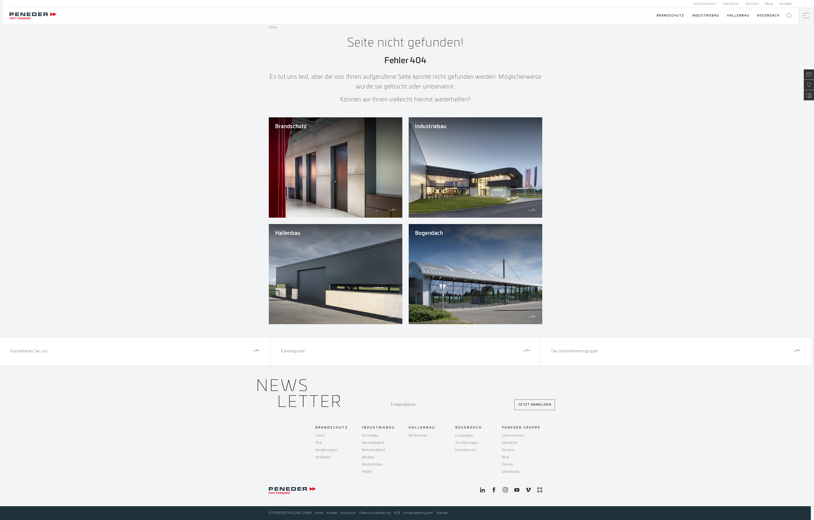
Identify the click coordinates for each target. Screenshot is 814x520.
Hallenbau (738, 15)
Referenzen (418, 435)
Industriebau (705, 15)
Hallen (367, 471)
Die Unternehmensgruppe (574, 351)
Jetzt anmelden (534, 404)
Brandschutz (670, 15)
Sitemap (442, 513)
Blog (769, 4)
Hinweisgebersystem (418, 513)
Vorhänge (323, 457)
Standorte (731, 4)
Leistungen (464, 435)
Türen (320, 435)
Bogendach (768, 15)
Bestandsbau (372, 464)
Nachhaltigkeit (373, 442)
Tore (318, 442)
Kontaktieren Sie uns (29, 351)
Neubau (368, 457)
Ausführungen (467, 442)
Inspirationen (465, 450)
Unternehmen (704, 4)
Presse (507, 464)
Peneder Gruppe (521, 427)
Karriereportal (293, 351)
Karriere (752, 4)
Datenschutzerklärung (375, 513)
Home (273, 27)
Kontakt (786, 4)
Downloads (511, 471)
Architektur (370, 435)
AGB (397, 513)
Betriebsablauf (374, 450)
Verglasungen (326, 450)
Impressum (348, 513)
